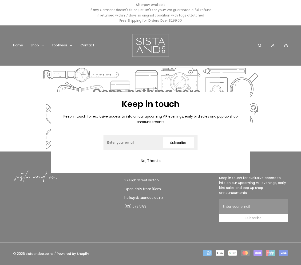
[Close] (60, 101)
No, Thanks (151, 160)
